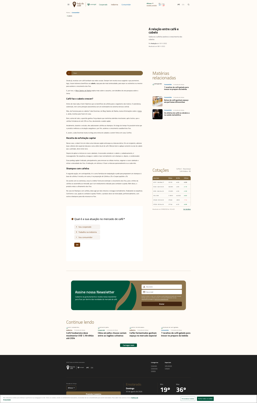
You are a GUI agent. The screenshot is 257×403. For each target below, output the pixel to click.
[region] (128, 399)
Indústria (114, 4)
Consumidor (126, 4)
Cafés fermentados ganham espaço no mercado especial (143, 334)
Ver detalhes (187, 209)
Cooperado (103, 4)
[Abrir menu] (68, 4)
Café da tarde (168, 366)
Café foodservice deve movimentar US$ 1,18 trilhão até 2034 (80, 335)
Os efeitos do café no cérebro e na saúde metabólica (177, 114)
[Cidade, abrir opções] (152, 3)
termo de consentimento (161, 299)
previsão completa (152, 5)
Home (68, 12)
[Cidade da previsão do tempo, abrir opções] (74, 387)
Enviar (161, 304)
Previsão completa (93, 394)
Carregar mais (128, 345)
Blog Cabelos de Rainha (83, 90)
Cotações (167, 368)
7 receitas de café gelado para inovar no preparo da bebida (176, 88)
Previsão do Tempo (71, 384)
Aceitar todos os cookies (205, 399)
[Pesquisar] (188, 4)
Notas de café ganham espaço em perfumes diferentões (176, 101)
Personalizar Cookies (188, 399)
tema (140, 111)
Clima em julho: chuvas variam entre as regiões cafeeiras (112, 334)
